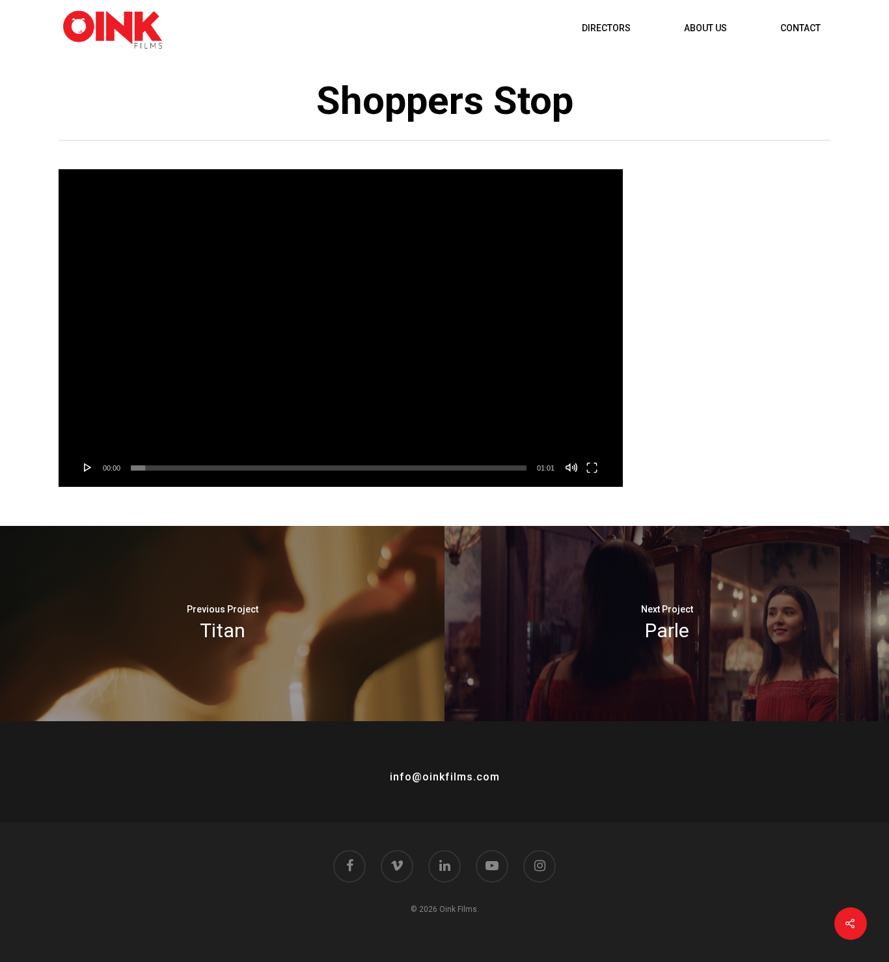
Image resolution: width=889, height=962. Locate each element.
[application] (341, 328)
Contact (800, 28)
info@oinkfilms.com (445, 777)
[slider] (329, 468)
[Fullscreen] (591, 467)
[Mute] (571, 467)
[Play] (88, 467)
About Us (705, 28)
